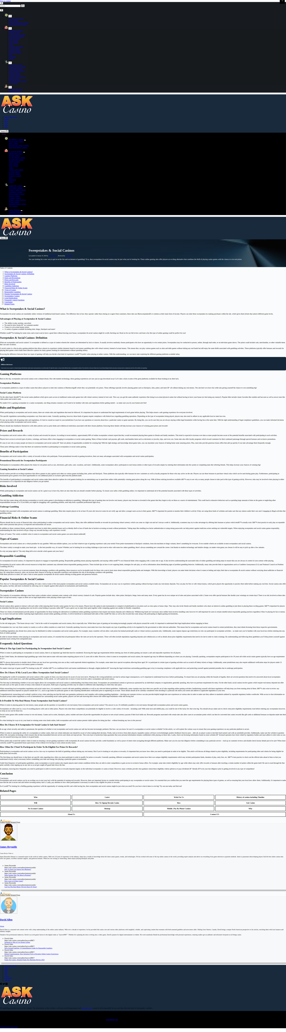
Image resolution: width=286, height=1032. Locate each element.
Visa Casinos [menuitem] (13, 41)
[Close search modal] (1, 3)
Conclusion (8, 302)
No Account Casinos (35, 809)
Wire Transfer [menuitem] (14, 43)
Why (250, 809)
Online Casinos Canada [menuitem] (17, 67)
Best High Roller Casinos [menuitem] (18, 24)
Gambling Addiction (11, 286)
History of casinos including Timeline (250, 797)
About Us (71, 814)
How (179, 803)
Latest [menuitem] (6, 119)
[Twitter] (4, 984)
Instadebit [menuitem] (12, 57)
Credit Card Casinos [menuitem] (16, 47)
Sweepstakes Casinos (12, 296)
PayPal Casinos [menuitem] (14, 33)
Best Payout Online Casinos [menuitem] (19, 22)
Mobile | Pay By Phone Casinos (179, 809)
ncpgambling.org (112, 1019)
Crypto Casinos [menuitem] (14, 49)
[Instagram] (6, 984)
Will (35, 803)
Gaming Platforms (10, 276)
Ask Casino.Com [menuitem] (10, 117)
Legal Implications (11, 298)
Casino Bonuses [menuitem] (14, 210)
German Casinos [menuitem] (15, 75)
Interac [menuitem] (11, 59)
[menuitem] (10, 16)
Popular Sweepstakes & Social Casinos (18, 294)
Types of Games (10, 290)
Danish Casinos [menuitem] (14, 73)
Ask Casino (250, 803)
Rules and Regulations (12, 278)
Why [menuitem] (6, 125)
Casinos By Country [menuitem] (15, 186)
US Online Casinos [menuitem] (16, 65)
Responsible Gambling (12, 292)
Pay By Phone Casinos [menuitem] (17, 35)
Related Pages (9, 304)
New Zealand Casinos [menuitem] (17, 71)
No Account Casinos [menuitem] (16, 18)
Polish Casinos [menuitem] (14, 79)
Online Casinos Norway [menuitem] (17, 77)
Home (4, 134)
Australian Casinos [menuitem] (15, 69)
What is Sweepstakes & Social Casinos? (18, 272)
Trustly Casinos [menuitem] (14, 39)
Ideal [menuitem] (10, 55)
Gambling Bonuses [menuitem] (15, 89)
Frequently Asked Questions (14, 300)
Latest (107, 797)
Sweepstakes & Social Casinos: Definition (19, 274)
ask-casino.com (86, 1008)
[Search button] (23, 5)
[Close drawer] (1, 10)
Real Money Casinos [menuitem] (15, 139)
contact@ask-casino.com (9, 1027)
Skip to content (5, 1)
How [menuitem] (6, 121)
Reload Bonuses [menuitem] (14, 91)
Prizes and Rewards (11, 280)
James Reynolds (52, 256)
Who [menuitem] (6, 123)
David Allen (68, 256)
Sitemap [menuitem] (7, 980)
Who (35, 797)
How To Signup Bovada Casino (107, 803)
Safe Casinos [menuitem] (13, 20)
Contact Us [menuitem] (8, 978)
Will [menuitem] (5, 127)
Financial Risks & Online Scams (15, 288)
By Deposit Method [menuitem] (15, 152)
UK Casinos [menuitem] (13, 83)
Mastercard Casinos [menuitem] (16, 31)
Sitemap (107, 809)
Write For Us (179, 797)
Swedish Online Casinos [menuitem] (17, 81)
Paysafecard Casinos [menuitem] (16, 37)
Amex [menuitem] (11, 45)
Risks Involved (9, 284)
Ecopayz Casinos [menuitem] (15, 53)
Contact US (214, 814)
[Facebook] (1, 984)
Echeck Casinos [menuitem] (14, 51)
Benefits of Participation (12, 282)
